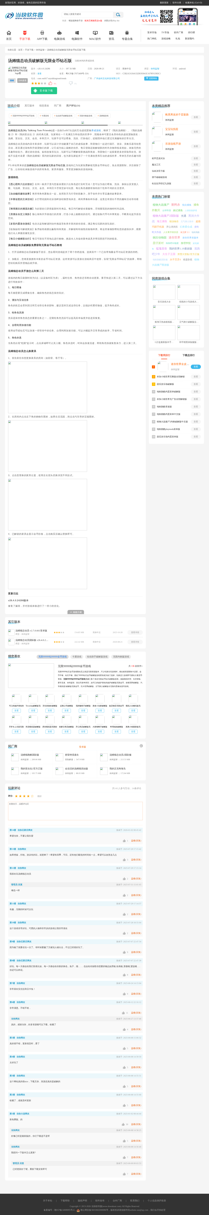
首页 (9, 38)
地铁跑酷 (196, 232)
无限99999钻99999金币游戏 (22, 116)
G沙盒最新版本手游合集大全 (168, 342)
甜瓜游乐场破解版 (165, 384)
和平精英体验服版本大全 (191, 342)
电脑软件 (77, 38)
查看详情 (135, 632)
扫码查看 (22, 80)
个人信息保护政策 (157, 1200)
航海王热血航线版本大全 (166, 322)
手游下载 (24, 38)
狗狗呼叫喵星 (172, 243)
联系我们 (134, 1200)
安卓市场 (152, 32)
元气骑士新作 (187, 221)
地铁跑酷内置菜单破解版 (168, 392)
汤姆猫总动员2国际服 (120, 755)
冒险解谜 (69, 759)
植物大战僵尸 (161, 204)
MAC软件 (95, 38)
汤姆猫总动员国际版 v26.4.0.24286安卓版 (32, 640)
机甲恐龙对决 (158, 158)
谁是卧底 (187, 259)
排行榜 (191, 32)
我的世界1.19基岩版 (180, 248)
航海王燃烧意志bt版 (93, 20)
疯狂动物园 (159, 237)
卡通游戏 (44, 116)
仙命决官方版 (158, 171)
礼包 (177, 38)
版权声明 (82, 1200)
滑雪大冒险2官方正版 (188, 254)
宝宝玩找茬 (171, 129)
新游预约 (189, 38)
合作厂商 (117, 1200)
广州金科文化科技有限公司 (107, 78)
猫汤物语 (174, 221)
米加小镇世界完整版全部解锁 (171, 376)
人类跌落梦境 (191, 210)
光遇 (183, 215)
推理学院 (186, 243)
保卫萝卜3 (184, 232)
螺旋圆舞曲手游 (76, 20)
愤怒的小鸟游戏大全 (189, 302)
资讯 (111, 38)
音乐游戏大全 (164, 302)
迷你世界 (174, 237)
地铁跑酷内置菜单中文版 (168, 414)
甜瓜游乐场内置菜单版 (167, 437)
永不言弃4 (175, 259)
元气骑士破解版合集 (189, 322)
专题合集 (127, 38)
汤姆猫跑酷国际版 (30, 755)
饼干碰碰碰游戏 (159, 177)
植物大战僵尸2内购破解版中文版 (172, 422)
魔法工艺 (156, 165)
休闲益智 (40, 50)
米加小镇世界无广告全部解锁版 (172, 399)
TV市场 (165, 32)
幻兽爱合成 (186, 226)
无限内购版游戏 (85, 116)
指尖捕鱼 (186, 205)
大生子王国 (168, 254)
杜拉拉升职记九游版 (161, 183)
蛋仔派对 (158, 243)
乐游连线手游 (173, 143)
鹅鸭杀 (175, 204)
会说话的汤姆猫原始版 (76, 768)
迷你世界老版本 (190, 237)
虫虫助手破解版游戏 (63, 116)
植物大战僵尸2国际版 (166, 215)
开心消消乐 (172, 227)
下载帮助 (65, 1200)
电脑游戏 (59, 38)
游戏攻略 (166, 38)
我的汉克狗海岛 (118, 768)
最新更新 (164, 3)
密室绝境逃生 (72, 755)
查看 (39, 73)
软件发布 (99, 1200)
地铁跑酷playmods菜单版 (168, 429)
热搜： (65, 20)
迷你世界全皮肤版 (181, 364)
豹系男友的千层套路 (177, 114)
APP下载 (42, 38)
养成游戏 (96, 130)
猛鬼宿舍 (161, 248)
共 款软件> (136, 666)
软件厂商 (178, 32)
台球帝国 (166, 210)
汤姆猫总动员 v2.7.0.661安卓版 (31, 630)
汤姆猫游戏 (103, 116)
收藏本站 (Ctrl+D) (193, 3)
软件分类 (177, 3)
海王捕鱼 (162, 221)
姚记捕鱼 (178, 210)
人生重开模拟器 (170, 232)
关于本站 (47, 1200)
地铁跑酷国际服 (160, 259)
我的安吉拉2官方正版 (32, 768)
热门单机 (152, 38)
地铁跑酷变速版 (164, 407)
